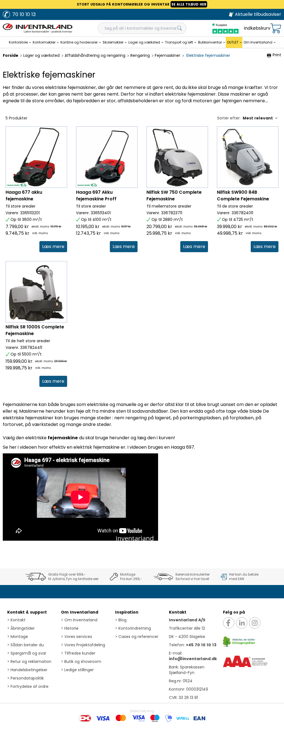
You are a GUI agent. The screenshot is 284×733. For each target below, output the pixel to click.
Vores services (76, 636)
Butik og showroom (81, 661)
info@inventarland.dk (193, 659)
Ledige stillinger (77, 670)
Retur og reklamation (29, 661)
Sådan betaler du (25, 645)
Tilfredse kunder (78, 653)
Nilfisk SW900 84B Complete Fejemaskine (243, 195)
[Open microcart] (275, 28)
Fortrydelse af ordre (28, 686)
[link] (53, 246)
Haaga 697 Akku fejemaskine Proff (96, 195)
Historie (69, 628)
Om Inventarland (79, 612)
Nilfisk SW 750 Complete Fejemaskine (174, 195)
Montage (17, 636)
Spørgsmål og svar (26, 653)
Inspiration (126, 612)
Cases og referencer (136, 636)
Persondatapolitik (25, 678)
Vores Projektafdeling (83, 645)
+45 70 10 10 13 (201, 645)
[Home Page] (37, 28)
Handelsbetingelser (27, 670)
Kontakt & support (27, 612)
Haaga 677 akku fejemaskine (24, 195)
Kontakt (16, 620)
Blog (120, 620)
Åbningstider (21, 628)
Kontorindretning (133, 628)
